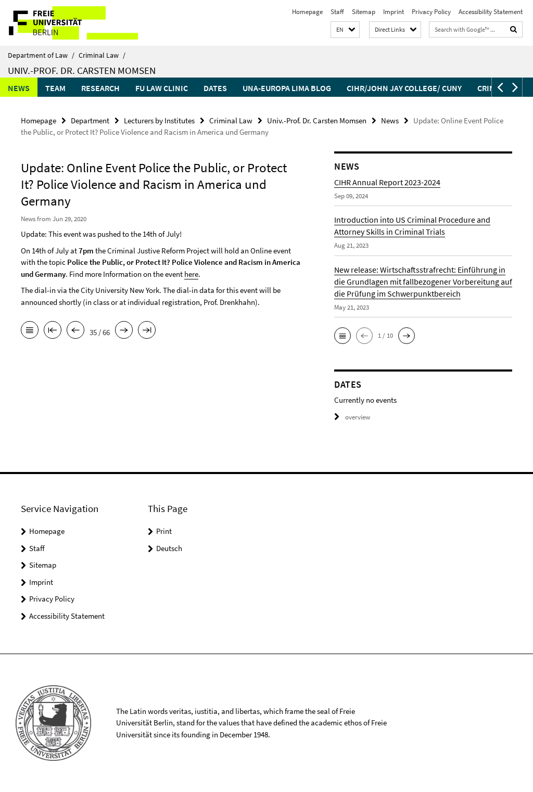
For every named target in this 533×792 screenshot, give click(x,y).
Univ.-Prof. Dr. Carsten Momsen (82, 70)
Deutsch (169, 548)
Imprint (393, 11)
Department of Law (41, 55)
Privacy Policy (431, 11)
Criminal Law (102, 55)
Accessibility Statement (491, 11)
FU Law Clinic (161, 88)
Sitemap (363, 11)
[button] (345, 30)
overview (357, 417)
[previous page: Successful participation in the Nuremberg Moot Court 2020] (75, 331)
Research (100, 88)
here (191, 274)
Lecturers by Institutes (159, 120)
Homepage (307, 11)
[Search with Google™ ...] (513, 29)
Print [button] (164, 531)
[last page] (147, 331)
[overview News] (30, 331)
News (19, 88)
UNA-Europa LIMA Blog (287, 88)
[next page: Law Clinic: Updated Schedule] (124, 331)
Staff (337, 11)
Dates (215, 88)
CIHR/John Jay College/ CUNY (404, 88)
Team (55, 88)
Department (90, 120)
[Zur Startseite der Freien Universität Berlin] (69, 23)
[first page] (52, 331)
